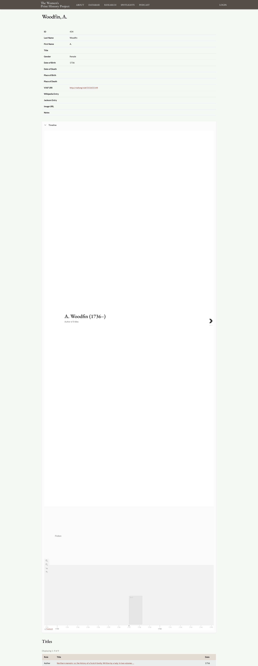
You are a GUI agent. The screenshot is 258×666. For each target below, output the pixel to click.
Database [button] (94, 4)
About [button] (80, 4)
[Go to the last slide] (46, 568)
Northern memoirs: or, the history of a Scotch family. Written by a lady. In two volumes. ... (95, 663)
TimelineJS (49, 629)
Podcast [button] (144, 4)
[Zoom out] (46, 564)
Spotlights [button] (128, 4)
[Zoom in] (46, 561)
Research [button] (110, 4)
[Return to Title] (46, 572)
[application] (129, 568)
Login (223, 4)
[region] (129, 380)
